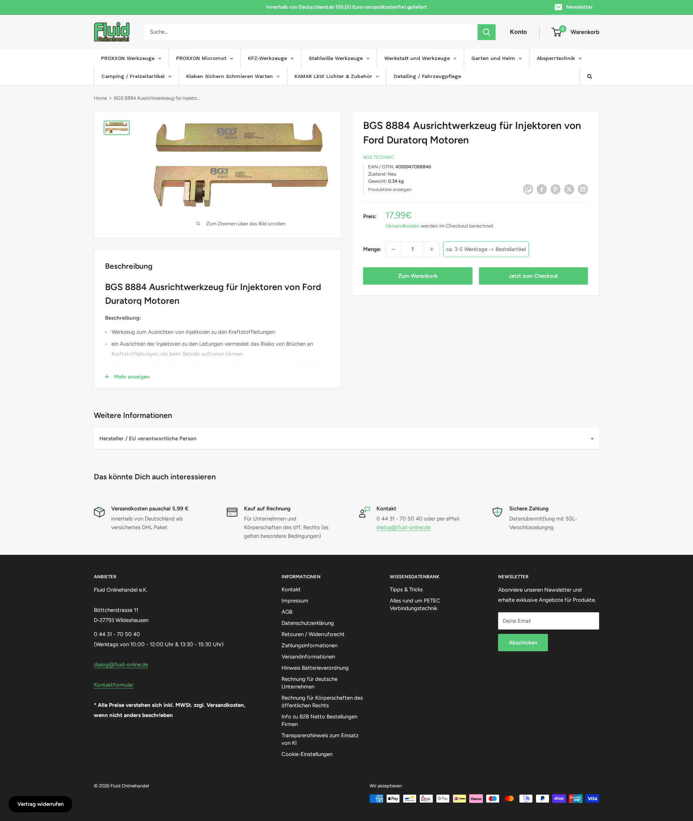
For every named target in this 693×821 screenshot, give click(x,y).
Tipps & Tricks (406, 589)
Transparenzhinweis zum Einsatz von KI (320, 739)
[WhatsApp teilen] (528, 188)
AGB (287, 612)
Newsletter (579, 7)
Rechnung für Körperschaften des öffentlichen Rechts (322, 702)
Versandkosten (402, 226)
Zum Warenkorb (417, 276)
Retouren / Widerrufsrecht (313, 634)
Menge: (372, 249)
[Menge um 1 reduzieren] (393, 249)
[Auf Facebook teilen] (542, 188)
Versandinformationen (308, 656)
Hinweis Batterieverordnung (315, 668)
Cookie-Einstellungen (307, 754)
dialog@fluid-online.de (403, 527)
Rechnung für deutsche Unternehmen (309, 683)
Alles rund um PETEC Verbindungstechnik (415, 604)
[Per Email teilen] (583, 188)
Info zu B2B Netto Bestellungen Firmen (319, 720)
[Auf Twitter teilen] (569, 188)
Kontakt (291, 589)
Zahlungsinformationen (309, 645)
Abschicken (523, 642)
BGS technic (378, 157)
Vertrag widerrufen (40, 804)
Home (100, 98)
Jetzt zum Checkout (533, 276)
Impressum (295, 600)
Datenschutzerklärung (308, 623)
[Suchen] (487, 32)
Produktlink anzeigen (389, 189)
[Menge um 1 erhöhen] (431, 249)
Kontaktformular (114, 685)
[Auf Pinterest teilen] (555, 188)
